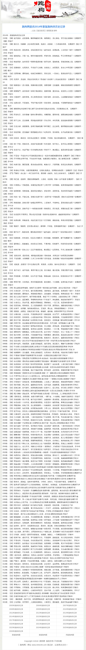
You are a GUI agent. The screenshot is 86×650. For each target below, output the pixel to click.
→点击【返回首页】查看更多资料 (43, 31)
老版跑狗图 (43, 635)
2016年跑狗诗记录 (70, 616)
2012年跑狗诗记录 (43, 613)
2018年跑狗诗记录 (43, 620)
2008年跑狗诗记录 (16, 609)
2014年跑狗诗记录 (16, 616)
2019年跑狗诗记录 (70, 620)
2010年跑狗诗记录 (70, 609)
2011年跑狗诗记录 (16, 613)
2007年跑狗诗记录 (70, 605)
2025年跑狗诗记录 (70, 627)
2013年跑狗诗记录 (70, 613)
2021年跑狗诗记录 (43, 624)
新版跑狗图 (16, 635)
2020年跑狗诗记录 (16, 624)
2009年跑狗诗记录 (43, 609)
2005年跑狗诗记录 (16, 605)
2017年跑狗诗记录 (16, 620)
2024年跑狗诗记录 (43, 627)
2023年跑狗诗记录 (16, 627)
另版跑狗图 (70, 635)
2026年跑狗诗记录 (16, 631)
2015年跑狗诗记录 (43, 616)
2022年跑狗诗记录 (70, 624)
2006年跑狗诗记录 (43, 605)
